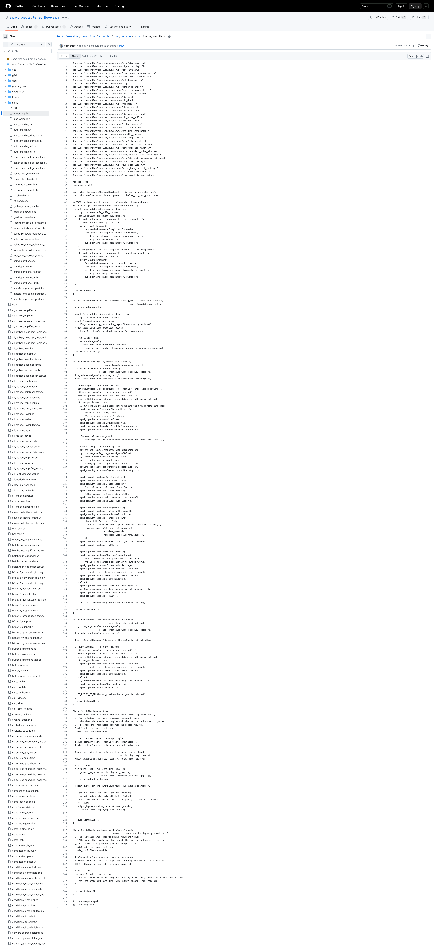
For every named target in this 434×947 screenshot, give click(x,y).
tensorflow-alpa (46, 17)
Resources (58, 6)
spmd (138, 36)
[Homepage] (8, 6)
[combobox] (28, 51)
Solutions (38, 6)
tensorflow (88, 36)
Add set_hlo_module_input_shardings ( (98, 45)
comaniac (70, 45)
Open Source (80, 6)
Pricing (119, 6)
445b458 (397, 45)
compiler (104, 36)
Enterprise (101, 6)
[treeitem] (26, 58)
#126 (122, 45)
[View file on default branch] (5, 44)
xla (116, 36)
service (126, 36)
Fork (400, 17)
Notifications (380, 17)
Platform (20, 6)
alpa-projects (20, 17)
